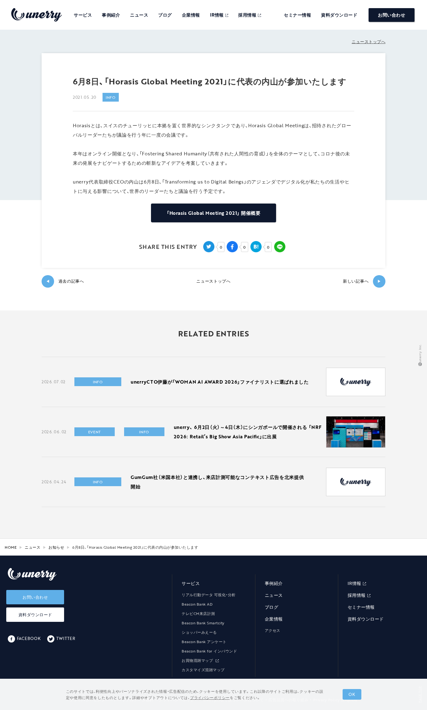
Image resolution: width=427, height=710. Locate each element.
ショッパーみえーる (199, 632)
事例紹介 (111, 15)
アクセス (272, 630)
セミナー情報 (297, 15)
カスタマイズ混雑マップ (203, 669)
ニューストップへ (368, 41)
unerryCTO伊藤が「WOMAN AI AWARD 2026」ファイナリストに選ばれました (220, 381)
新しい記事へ (362, 281)
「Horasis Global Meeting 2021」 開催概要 (213, 212)
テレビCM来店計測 (198, 613)
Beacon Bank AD (197, 604)
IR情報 (217, 15)
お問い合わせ (391, 15)
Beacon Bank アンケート (204, 641)
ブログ (165, 15)
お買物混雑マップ (198, 660)
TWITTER (65, 638)
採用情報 (247, 15)
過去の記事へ (65, 281)
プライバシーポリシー (210, 697)
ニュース (139, 15)
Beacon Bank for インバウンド (209, 651)
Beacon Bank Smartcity (203, 623)
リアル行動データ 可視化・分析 (209, 594)
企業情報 (191, 15)
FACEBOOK (29, 638)
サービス (83, 15)
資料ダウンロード (339, 15)
